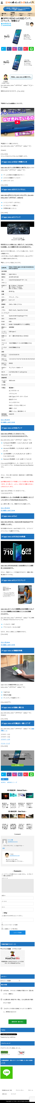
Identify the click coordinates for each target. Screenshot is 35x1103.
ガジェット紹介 (21, 14)
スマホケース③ (5, 739)
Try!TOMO (14, 1101)
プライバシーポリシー (20, 1090)
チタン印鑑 (11, 840)
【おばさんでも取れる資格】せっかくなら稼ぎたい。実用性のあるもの (17, 1010)
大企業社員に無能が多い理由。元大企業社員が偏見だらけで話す (18, 1001)
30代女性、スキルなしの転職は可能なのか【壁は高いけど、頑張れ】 (18, 992)
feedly (18, 765)
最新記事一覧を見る (17, 1022)
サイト (3, 907)
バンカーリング (5, 743)
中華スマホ (4, 779)
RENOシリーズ (12, 782)
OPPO (4, 782)
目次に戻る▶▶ (5, 420)
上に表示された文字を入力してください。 (12, 915)
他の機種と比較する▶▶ (8, 422)
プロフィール (30, 14)
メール (4, 901)
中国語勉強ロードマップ (13, 14)
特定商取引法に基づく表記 (7, 1090)
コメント (5, 878)
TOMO (27, 25)
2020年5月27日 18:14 (13, 841)
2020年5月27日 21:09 (14, 855)
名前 (3, 895)
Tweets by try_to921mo (7, 1037)
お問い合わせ (4, 1094)
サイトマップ (13, 1094)
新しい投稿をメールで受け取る (10, 929)
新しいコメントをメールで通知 (10, 925)
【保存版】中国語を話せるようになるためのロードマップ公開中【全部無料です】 (18, 9)
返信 (4, 848)
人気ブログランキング (5, 1054)
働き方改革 (4, 14)
